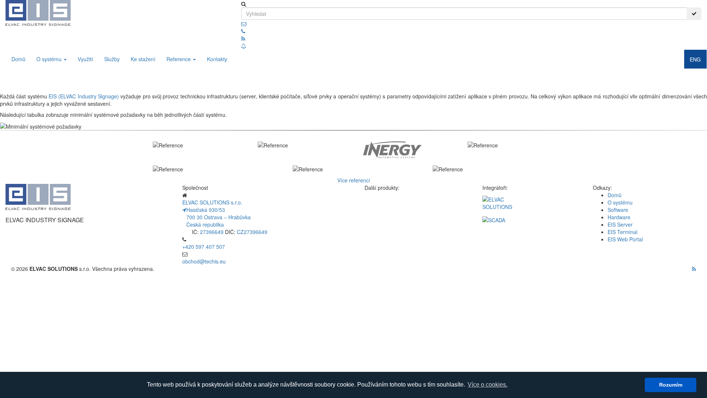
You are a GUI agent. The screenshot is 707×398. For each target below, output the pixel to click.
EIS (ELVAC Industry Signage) (84, 96)
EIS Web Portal (625, 239)
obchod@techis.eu (204, 261)
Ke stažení (143, 59)
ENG (695, 59)
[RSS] (243, 38)
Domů (18, 59)
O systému (49, 59)
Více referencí (353, 180)
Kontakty (217, 59)
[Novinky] (243, 45)
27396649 (212, 231)
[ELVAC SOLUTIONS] (530, 206)
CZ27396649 (252, 231)
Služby (112, 59)
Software (618, 209)
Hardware (619, 217)
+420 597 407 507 (203, 246)
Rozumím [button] (670, 385)
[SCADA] (530, 220)
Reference (179, 59)
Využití (85, 59)
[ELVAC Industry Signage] (38, 12)
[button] (243, 23)
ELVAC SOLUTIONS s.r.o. (212, 202)
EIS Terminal (622, 231)
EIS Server (620, 224)
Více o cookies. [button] (487, 384)
